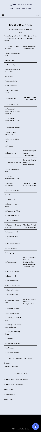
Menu (37, 15)
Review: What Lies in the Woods (16, 380)
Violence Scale (9, 395)
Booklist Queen (27, 36)
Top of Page (28, 358)
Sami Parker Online (20, 5)
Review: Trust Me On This (13, 385)
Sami (20, 32)
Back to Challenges (15, 358)
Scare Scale (8, 400)
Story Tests (8, 390)
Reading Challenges (11, 366)
